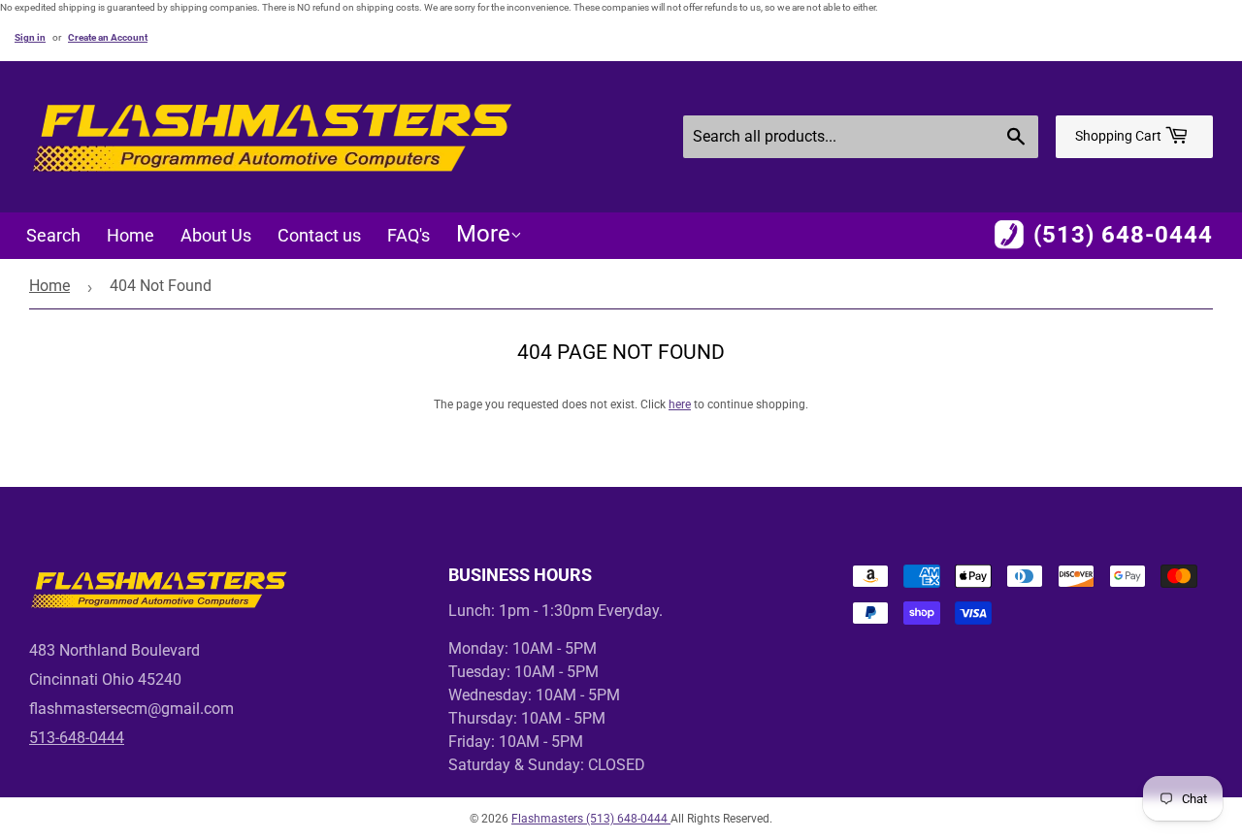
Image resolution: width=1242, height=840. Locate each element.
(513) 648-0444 (1123, 234)
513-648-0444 (76, 737)
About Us (215, 235)
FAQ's (408, 235)
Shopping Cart (1119, 136)
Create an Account (107, 37)
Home (130, 235)
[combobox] (860, 136)
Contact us (319, 235)
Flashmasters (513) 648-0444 (590, 818)
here (680, 404)
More (483, 233)
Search (53, 235)
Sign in (30, 37)
